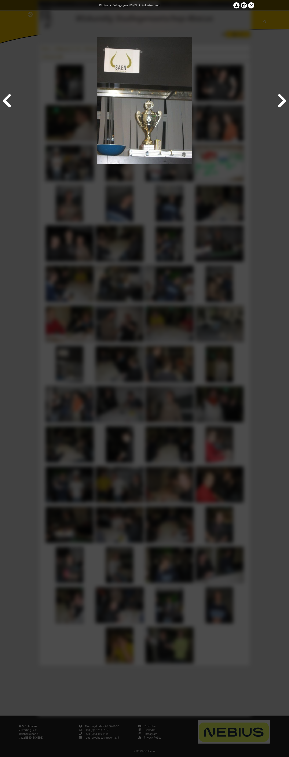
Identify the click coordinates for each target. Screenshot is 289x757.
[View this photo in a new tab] (244, 5)
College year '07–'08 (125, 5)
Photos (103, 5)
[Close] (251, 5)
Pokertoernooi (151, 5)
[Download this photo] (236, 5)
